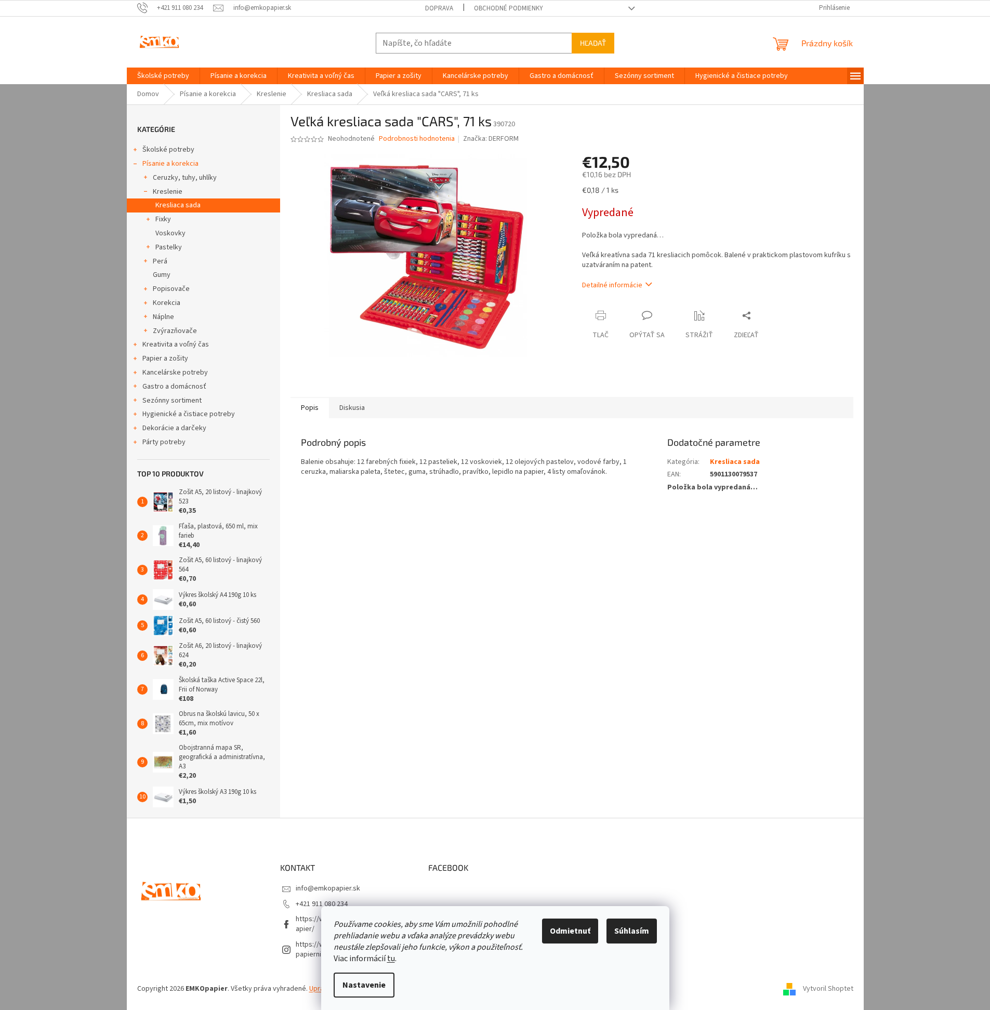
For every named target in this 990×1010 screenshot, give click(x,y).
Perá (160, 261)
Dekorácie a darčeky (174, 428)
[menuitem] (163, 76)
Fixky (163, 219)
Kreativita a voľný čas (175, 344)
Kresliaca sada (178, 205)
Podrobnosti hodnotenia (417, 139)
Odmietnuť (570, 931)
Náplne (163, 317)
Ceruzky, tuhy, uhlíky (185, 177)
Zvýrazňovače (175, 331)
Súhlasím (631, 931)
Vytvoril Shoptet (828, 989)
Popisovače (171, 289)
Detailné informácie (612, 285)
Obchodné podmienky (508, 8)
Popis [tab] (310, 408)
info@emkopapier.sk (328, 888)
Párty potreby (164, 442)
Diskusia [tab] (352, 408)
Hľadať (593, 42)
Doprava (439, 8)
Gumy (161, 275)
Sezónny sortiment (172, 400)
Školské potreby (168, 149)
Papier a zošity (165, 358)
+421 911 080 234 (322, 904)
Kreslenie (167, 192)
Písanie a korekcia (170, 163)
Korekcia (166, 303)
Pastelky (168, 247)
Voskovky (170, 233)
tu (391, 958)
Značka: (491, 139)
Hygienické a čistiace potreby (188, 414)
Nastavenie (364, 985)
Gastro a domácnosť (174, 386)
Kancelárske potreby (175, 372)
